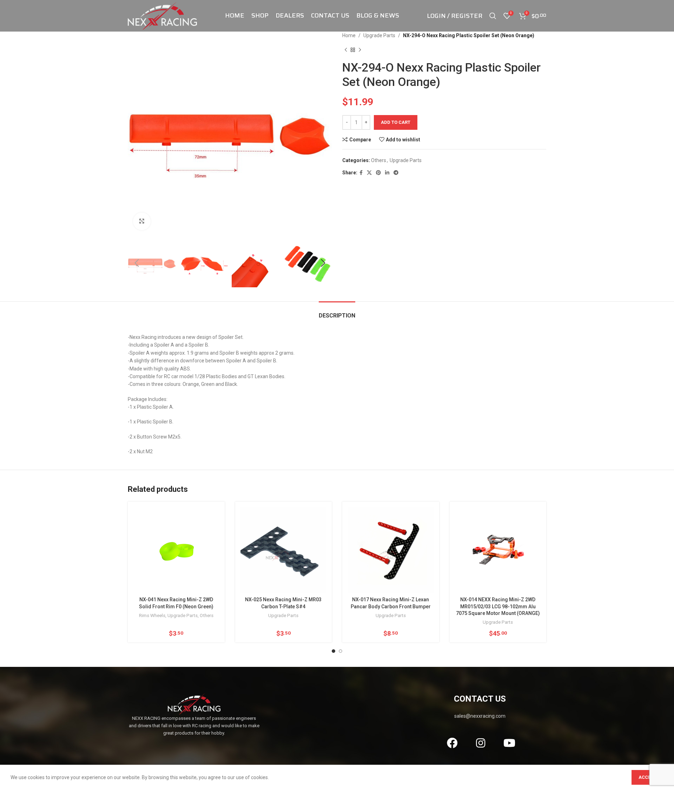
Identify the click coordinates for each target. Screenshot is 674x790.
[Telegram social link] (396, 173)
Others (378, 160)
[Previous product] (345, 49)
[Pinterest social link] (378, 173)
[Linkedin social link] (387, 173)
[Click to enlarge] (142, 221)
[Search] (493, 16)
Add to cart (395, 122)
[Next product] (359, 49)
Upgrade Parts (379, 35)
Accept (647, 777)
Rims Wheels (152, 615)
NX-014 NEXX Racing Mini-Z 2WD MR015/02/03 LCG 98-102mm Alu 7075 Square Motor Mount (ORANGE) (498, 606)
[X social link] (369, 173)
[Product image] (498, 550)
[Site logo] (162, 15)
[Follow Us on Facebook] (452, 743)
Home (349, 35)
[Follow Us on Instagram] (481, 743)
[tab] (337, 312)
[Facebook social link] (361, 173)
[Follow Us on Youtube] (509, 743)
